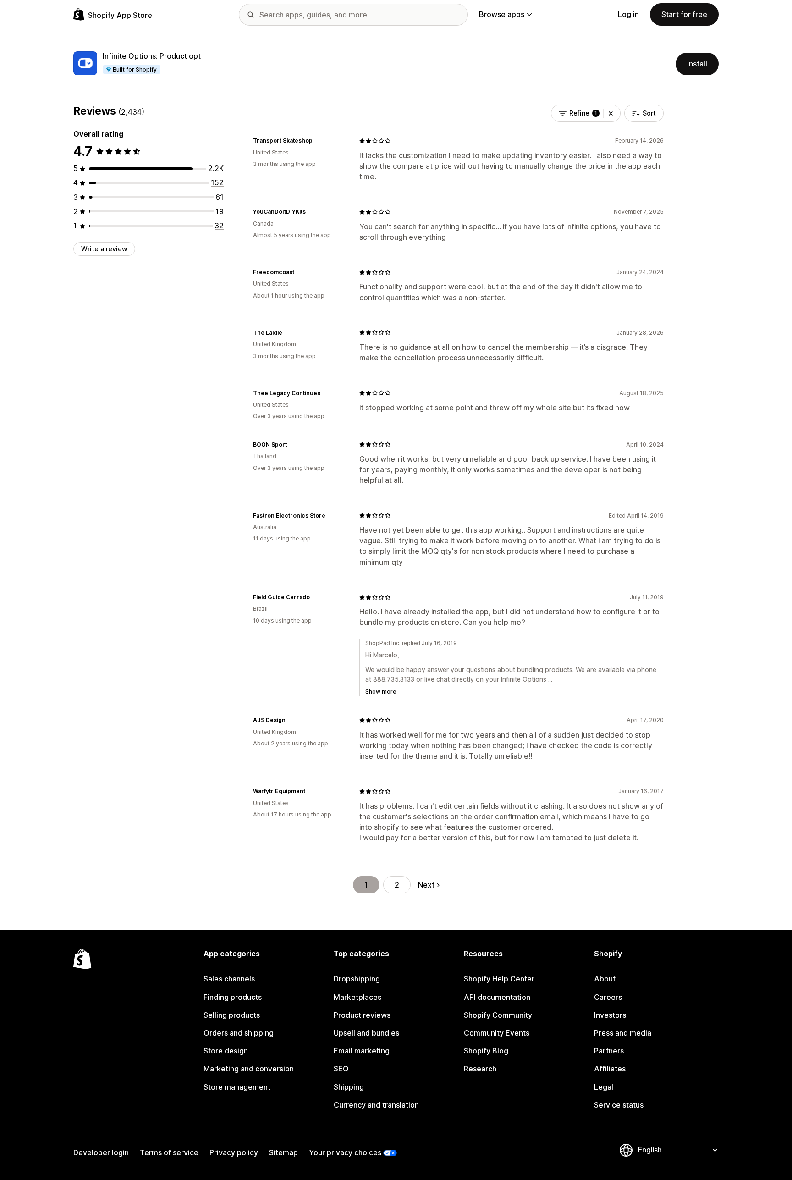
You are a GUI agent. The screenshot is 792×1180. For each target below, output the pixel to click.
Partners (609, 1050)
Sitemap (283, 1152)
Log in (628, 14)
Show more (380, 691)
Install (697, 63)
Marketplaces (357, 997)
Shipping (349, 1087)
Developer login (101, 1152)
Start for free (684, 14)
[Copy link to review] (318, 140)
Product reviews (362, 1015)
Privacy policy (233, 1152)
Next (426, 884)
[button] (610, 113)
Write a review (104, 249)
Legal (603, 1087)
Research (480, 1068)
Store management (237, 1087)
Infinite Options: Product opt (152, 56)
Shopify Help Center (499, 978)
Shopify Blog (486, 1050)
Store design (226, 1050)
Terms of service (169, 1152)
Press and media (622, 1032)
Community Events (496, 1032)
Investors (610, 1015)
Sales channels (229, 978)
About (605, 978)
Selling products (232, 1015)
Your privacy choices (345, 1152)
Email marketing (362, 1050)
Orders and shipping (239, 1032)
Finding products (233, 997)
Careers (608, 997)
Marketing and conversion (249, 1068)
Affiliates (610, 1068)
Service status (619, 1104)
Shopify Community (498, 1015)
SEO (341, 1068)
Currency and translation (376, 1104)
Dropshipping (357, 978)
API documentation (497, 997)
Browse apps (501, 14)
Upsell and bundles (366, 1032)
